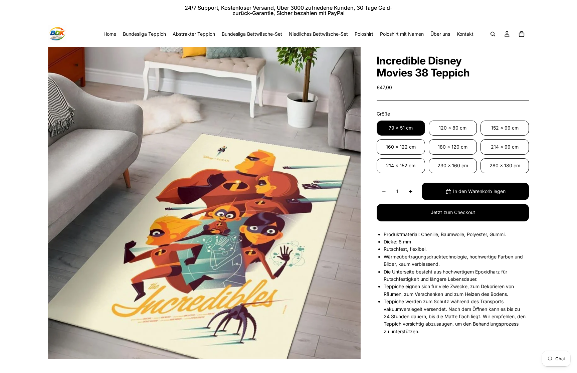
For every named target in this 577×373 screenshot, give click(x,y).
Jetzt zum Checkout (453, 212)
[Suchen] (493, 34)
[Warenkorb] (521, 34)
